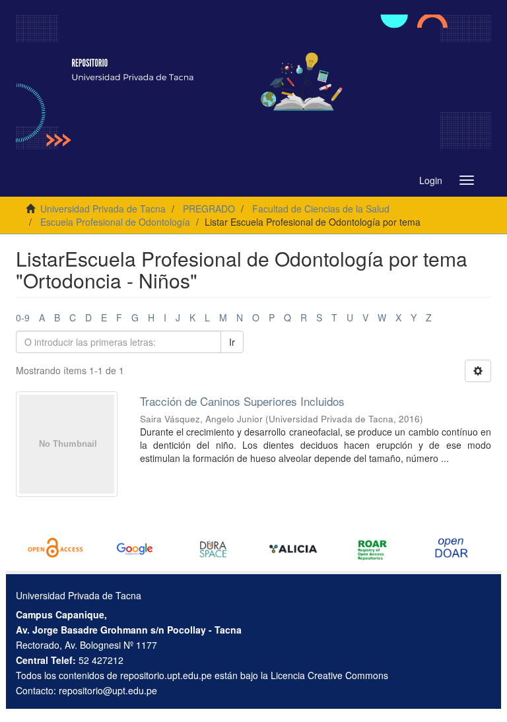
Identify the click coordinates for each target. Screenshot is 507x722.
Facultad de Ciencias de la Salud (320, 208)
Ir (232, 341)
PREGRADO (209, 208)
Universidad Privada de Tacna (103, 208)
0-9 (23, 317)
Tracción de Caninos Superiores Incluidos (242, 401)
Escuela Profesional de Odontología (115, 221)
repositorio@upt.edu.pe (108, 690)
